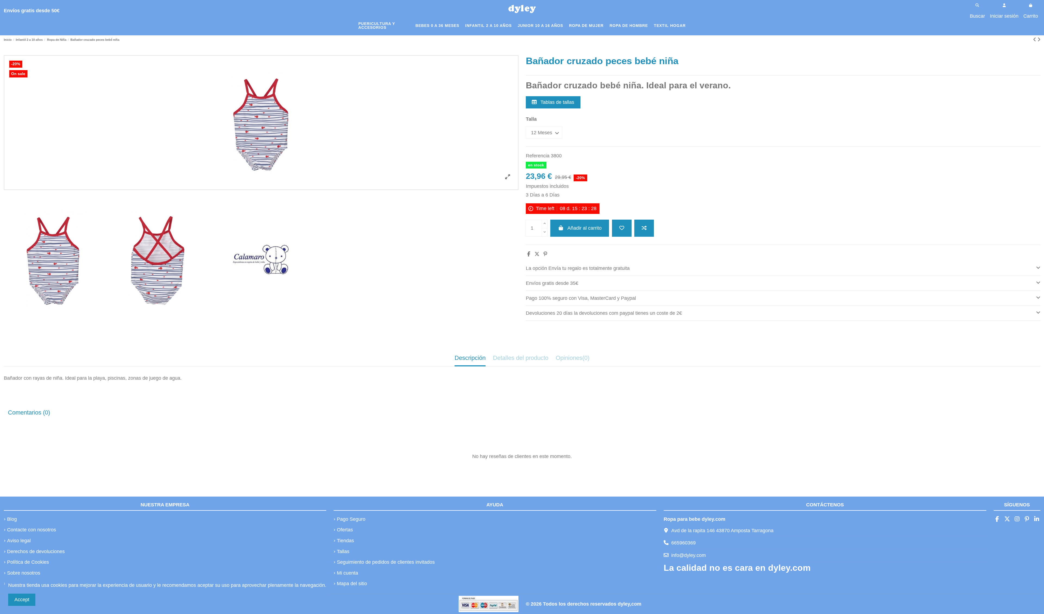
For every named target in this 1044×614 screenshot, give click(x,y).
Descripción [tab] (470, 357)
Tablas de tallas (556, 102)
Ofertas (345, 529)
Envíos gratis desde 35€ (552, 283)
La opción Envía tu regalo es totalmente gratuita (578, 268)
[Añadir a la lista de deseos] (622, 228)
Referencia (537, 155)
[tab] (783, 268)
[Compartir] (528, 254)
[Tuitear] (537, 254)
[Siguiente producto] (1038, 39)
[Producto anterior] (1035, 39)
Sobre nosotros (23, 573)
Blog (12, 519)
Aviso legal (19, 540)
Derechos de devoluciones (36, 551)
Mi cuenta (347, 573)
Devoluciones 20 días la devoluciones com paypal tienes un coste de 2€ (604, 313)
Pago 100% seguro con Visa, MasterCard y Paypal (581, 298)
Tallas (343, 551)
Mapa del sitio (352, 583)
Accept (21, 599)
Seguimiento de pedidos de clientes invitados (386, 562)
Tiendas (345, 540)
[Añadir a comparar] (644, 228)
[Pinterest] (545, 254)
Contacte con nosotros (31, 529)
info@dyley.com (688, 555)
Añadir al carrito (584, 228)
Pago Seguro (351, 519)
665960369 (683, 543)
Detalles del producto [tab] (520, 357)
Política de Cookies (28, 562)
